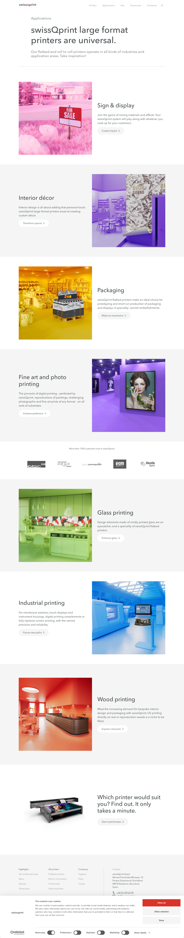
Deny (161, 920)
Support (82, 874)
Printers (92, 5)
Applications (108, 5)
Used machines (55, 888)
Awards (22, 883)
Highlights (24, 869)
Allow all (161, 903)
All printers (53, 869)
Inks (122, 5)
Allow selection (161, 911)
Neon (21, 879)
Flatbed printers (56, 874)
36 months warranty (28, 874)
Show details (140, 933)
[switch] (77, 932)
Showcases (135, 5)
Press (80, 879)
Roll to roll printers (57, 879)
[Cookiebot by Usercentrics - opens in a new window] (17, 933)
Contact (116, 869)
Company (152, 5)
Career (81, 883)
